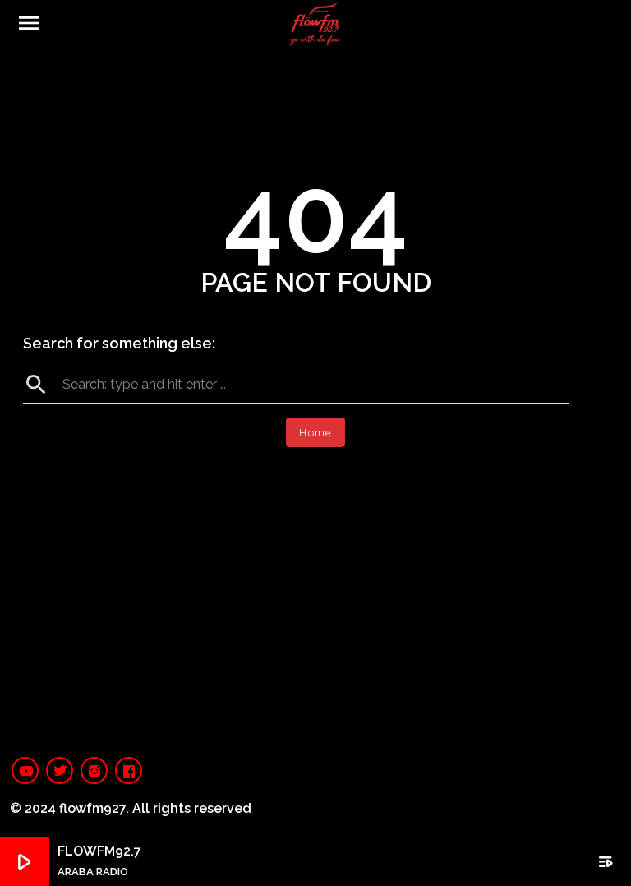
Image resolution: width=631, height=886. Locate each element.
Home (315, 432)
